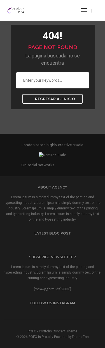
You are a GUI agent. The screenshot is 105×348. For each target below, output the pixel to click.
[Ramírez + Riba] (16, 10)
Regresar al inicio (54, 99)
